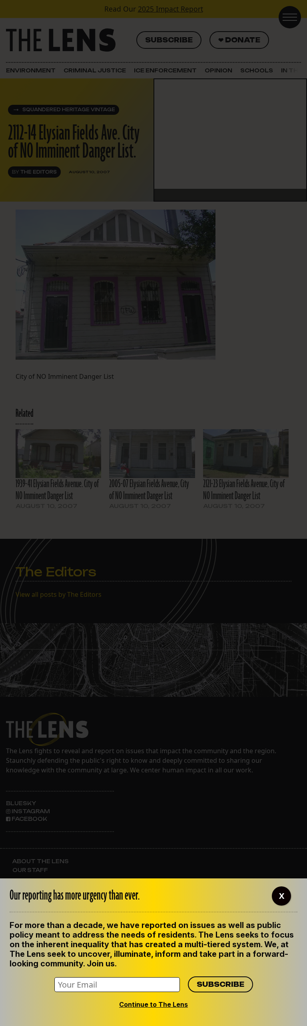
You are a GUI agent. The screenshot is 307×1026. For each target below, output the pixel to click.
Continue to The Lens (153, 1004)
